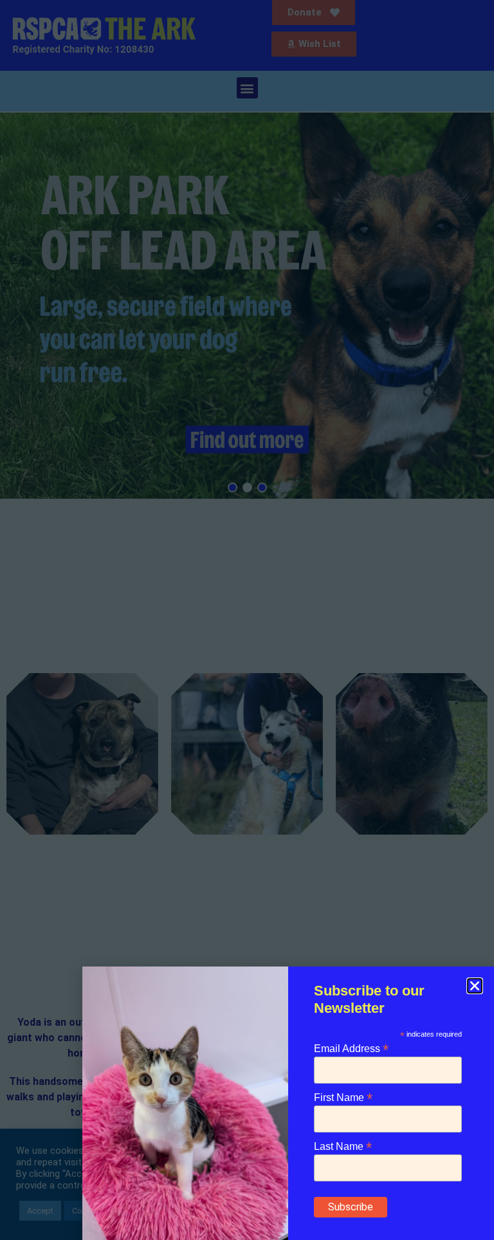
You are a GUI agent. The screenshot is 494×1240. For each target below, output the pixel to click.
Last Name (343, 1145)
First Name (343, 1097)
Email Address (351, 1048)
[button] (474, 985)
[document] (247, 620)
